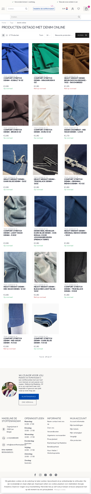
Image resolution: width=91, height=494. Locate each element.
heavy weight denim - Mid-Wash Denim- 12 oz (14, 288)
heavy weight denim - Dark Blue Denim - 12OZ (15, 180)
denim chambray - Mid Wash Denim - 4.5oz (75, 131)
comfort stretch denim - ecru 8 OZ (43, 131)
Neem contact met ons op (55, 422)
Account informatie (77, 421)
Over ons (50, 428)
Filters (81, 35)
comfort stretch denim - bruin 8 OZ (13, 131)
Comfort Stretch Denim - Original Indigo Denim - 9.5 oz (74, 181)
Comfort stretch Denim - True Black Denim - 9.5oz (73, 289)
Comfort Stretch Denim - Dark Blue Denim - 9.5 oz (43, 340)
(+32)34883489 (12, 438)
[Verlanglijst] (78, 8)
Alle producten (75, 440)
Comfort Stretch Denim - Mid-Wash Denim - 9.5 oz (13, 340)
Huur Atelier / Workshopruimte (53, 451)
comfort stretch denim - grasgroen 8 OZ (44, 80)
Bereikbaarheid (53, 447)
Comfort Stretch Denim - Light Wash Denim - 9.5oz (13, 233)
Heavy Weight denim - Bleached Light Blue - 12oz (45, 289)
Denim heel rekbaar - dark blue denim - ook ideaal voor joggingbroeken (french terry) (45, 235)
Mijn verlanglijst (76, 433)
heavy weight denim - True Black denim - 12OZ (45, 181)
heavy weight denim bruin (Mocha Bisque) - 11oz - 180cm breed (75, 80)
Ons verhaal (27, 402)
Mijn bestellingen (76, 425)
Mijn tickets (74, 429)
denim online (21, 23)
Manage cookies (60, 490)
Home (4, 23)
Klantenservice (29, 396)
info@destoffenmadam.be (16, 445)
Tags (11, 23)
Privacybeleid (52, 439)
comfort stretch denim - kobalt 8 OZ (13, 79)
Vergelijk (73, 436)
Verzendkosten (53, 432)
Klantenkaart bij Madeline (56, 443)
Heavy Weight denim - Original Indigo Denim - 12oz (75, 233)
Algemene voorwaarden (56, 435)
